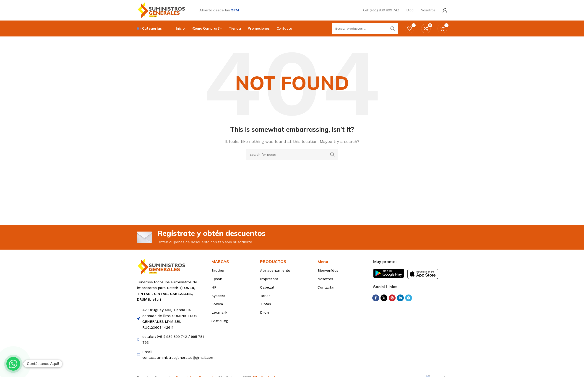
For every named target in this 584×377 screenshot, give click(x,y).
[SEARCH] (392, 28)
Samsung (219, 321)
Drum (265, 312)
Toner (265, 296)
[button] (13, 364)
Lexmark (219, 312)
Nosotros (325, 279)
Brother (218, 270)
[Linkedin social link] (400, 297)
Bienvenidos (328, 270)
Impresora (269, 279)
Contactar (326, 287)
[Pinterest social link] (392, 297)
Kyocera (218, 296)
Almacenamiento (275, 270)
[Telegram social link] (408, 297)
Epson (216, 279)
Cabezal (267, 287)
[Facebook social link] (375, 297)
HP (213, 287)
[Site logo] (162, 10)
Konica (217, 304)
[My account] (444, 10)
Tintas (265, 304)
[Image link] (162, 266)
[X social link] (384, 297)
